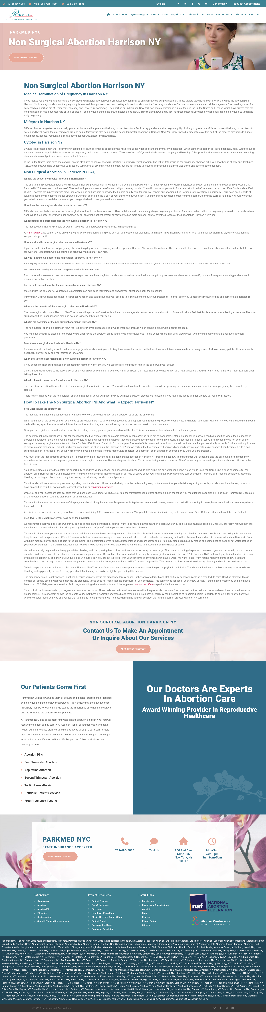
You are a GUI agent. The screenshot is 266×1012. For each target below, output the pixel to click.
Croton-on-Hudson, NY (57, 989)
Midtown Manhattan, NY (121, 969)
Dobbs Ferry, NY (10, 989)
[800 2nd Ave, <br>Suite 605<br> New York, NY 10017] (183, 841)
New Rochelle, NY (168, 966)
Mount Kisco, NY (22, 969)
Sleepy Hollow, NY (172, 957)
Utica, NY (160, 953)
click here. (62, 940)
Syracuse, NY (67, 957)
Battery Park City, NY (124, 992)
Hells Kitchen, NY (203, 979)
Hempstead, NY (185, 979)
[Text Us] (154, 841)
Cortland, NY (77, 989)
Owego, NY (121, 963)
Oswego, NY (134, 963)
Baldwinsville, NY (186, 992)
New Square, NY (149, 966)
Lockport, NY (167, 973)
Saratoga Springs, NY (12, 960)
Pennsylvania (118, 999)
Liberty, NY (229, 973)
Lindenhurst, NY (214, 973)
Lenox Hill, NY (243, 973)
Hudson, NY (95, 979)
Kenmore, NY (168, 976)
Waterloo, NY (57, 953)
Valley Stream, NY (145, 953)
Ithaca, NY (245, 976)
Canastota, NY (242, 989)
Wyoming (204, 999)
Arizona (141, 995)
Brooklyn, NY (230, 947)
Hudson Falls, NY (79, 979)
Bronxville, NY (25, 992)
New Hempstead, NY (226, 966)
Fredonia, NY (224, 982)
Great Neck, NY (76, 982)
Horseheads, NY (110, 979)
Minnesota (7, 999)
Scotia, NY (202, 957)
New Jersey (65, 999)
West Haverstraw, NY (210, 950)
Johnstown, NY (195, 976)
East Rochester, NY (192, 986)
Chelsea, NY (197, 989)
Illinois (201, 995)
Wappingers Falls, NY (111, 953)
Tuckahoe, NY (235, 953)
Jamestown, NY (230, 976)
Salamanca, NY (51, 960)
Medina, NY (172, 969)
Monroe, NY (88, 969)
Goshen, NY (91, 982)
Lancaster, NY (40, 976)
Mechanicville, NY (188, 969)
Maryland (225, 995)
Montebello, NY (73, 969)
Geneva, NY (153, 982)
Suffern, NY (81, 957)
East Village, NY (152, 986)
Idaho (193, 995)
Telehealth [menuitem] (193, 14)
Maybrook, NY (205, 969)
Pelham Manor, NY (61, 963)
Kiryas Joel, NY (107, 976)
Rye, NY (81, 960)
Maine (216, 995)
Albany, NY (54, 995)
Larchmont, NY (24, 976)
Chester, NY (184, 989)
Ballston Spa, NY (168, 992)
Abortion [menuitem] (118, 14)
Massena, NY (239, 969)
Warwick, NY (93, 953)
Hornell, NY (125, 979)
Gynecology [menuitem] (137, 14)
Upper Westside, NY (176, 953)
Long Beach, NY (151, 973)
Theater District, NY (33, 957)
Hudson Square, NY (59, 979)
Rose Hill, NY (92, 960)
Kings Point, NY (153, 976)
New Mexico (78, 999)
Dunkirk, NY (258, 986)
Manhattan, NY (50, 973)
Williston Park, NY (140, 950)
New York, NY (133, 966)
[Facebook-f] (192, 3)
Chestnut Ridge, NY (167, 989)
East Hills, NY (209, 986)
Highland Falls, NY (152, 979)
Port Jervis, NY (206, 960)
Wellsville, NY (246, 950)
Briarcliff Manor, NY (59, 992)
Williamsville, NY (158, 950)
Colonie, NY (104, 989)
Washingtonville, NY (75, 953)
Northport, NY (9, 966)
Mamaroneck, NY (68, 973)
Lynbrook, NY (112, 973)
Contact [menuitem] (254, 14)
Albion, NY (42, 995)
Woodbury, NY (122, 950)
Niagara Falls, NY (86, 966)
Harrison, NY (8, 982)
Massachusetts (238, 995)
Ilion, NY (24, 979)
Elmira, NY (124, 986)
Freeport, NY (210, 982)
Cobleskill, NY (131, 989)
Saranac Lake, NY (34, 960)
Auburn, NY (215, 992)
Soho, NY (157, 957)
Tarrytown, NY (51, 957)
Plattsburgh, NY (28, 963)
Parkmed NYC (34, 232)
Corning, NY (91, 989)
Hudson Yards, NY (39, 979)
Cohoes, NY (117, 989)
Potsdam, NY (191, 960)
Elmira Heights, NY (108, 986)
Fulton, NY (197, 982)
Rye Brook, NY (68, 960)
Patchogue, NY (106, 963)
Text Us (154, 850)
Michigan (252, 995)
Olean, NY (188, 963)
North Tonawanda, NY (28, 966)
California (150, 995)
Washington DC (179, 999)
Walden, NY (129, 953)
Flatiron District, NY (11, 986)
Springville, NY (95, 957)
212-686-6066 (124, 850)
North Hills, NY (69, 966)
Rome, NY (105, 960)
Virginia (153, 999)
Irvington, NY (12, 979)
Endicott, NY (77, 986)
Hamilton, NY (21, 982)
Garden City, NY (183, 982)
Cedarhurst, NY (213, 989)
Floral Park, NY (255, 982)
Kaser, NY (181, 976)
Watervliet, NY (26, 953)
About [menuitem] (239, 14)
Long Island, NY (246, 947)
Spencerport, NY (130, 957)
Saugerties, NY (250, 957)
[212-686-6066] (125, 841)
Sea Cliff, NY (189, 957)
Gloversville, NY (106, 982)
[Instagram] (199, 3)
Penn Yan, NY (43, 963)
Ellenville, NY (136, 986)
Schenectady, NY (217, 957)
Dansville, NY (38, 989)
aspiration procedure (102, 487)
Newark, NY (118, 966)
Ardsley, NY (228, 992)
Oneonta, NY (162, 963)
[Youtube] (206, 3)
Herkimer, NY (169, 979)
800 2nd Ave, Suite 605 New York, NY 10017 (183, 856)
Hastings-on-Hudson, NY (242, 979)
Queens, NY (22, 950)
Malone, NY (98, 973)
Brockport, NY (41, 992)
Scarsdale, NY (235, 957)
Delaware (184, 995)
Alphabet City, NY (15, 995)
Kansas (208, 995)
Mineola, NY (102, 969)
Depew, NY (25, 989)
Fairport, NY (63, 986)
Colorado (160, 995)
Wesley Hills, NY (230, 950)
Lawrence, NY (9, 976)
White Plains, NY (175, 950)
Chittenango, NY (147, 989)
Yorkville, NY (94, 950)
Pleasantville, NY (10, 963)
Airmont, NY (67, 995)
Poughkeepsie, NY (174, 960)
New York (91, 999)
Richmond (79, 995)
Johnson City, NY (212, 976)
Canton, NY (227, 989)
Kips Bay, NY (123, 976)
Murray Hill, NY (245, 966)
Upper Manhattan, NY (75, 950)
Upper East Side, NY (198, 953)
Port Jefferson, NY (225, 960)
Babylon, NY (202, 992)
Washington (164, 999)
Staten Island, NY (38, 950)
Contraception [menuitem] (171, 14)
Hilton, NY (137, 979)
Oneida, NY (176, 963)
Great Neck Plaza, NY (56, 982)
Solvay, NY (146, 957)
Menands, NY (158, 969)
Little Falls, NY (198, 973)
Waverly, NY (12, 953)
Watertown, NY (42, 953)
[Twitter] (185, 3)
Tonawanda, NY (14, 957)
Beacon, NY (93, 992)
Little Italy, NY (182, 973)
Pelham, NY (77, 963)
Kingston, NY (137, 976)
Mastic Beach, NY (223, 969)
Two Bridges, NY (218, 953)
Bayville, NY (107, 992)
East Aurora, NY (243, 986)
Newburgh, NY (103, 966)
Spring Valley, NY (112, 957)
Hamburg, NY (36, 982)
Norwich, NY (250, 963)
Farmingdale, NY (47, 986)
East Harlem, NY (225, 986)
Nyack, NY (237, 963)
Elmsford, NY (91, 986)
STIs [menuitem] (153, 14)
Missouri (17, 999)
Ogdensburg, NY (222, 963)
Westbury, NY (192, 950)
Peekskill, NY (90, 963)
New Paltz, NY (185, 966)
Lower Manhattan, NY (131, 973)
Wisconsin (193, 999)
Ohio (99, 999)
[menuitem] (108, 14)
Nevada (36, 999)
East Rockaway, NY (171, 986)
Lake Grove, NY (56, 976)
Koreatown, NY (91, 976)
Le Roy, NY (257, 973)
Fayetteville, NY (30, 986)
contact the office (143, 584)
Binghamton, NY (78, 992)
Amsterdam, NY (244, 992)
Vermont (144, 999)
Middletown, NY (142, 969)
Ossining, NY (148, 963)
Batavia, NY (153, 992)
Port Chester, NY (243, 960)
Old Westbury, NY (203, 963)
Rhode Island (132, 999)
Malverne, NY (84, 973)
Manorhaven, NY (20, 973)
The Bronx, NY (55, 950)
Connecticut (173, 995)
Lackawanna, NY (74, 976)
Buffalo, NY (11, 992)
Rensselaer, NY (156, 960)
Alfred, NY (30, 995)
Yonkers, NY (107, 950)
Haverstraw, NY (221, 979)
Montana (26, 999)
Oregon (106, 999)
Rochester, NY (140, 960)
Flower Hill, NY (239, 982)
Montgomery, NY (56, 969)
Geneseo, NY (166, 982)
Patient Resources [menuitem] (218, 14)
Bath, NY (141, 992)
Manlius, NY (36, 973)
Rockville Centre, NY (121, 960)
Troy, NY (247, 953)
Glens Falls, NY (122, 982)
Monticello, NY (39, 969)
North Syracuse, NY (50, 966)
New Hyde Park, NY (204, 966)
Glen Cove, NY (138, 982)
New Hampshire (50, 999)
